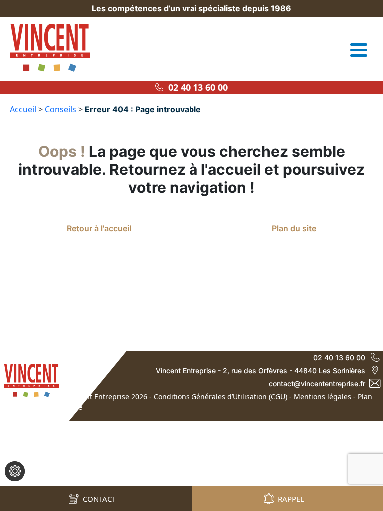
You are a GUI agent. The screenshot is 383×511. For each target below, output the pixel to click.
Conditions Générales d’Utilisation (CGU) (220, 396)
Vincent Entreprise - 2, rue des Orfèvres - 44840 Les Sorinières (260, 370)
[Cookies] (15, 471)
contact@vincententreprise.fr (317, 383)
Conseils (60, 109)
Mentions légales (322, 396)
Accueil (23, 109)
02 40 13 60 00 (195, 87)
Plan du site (294, 228)
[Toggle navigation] (358, 50)
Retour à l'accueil (99, 228)
